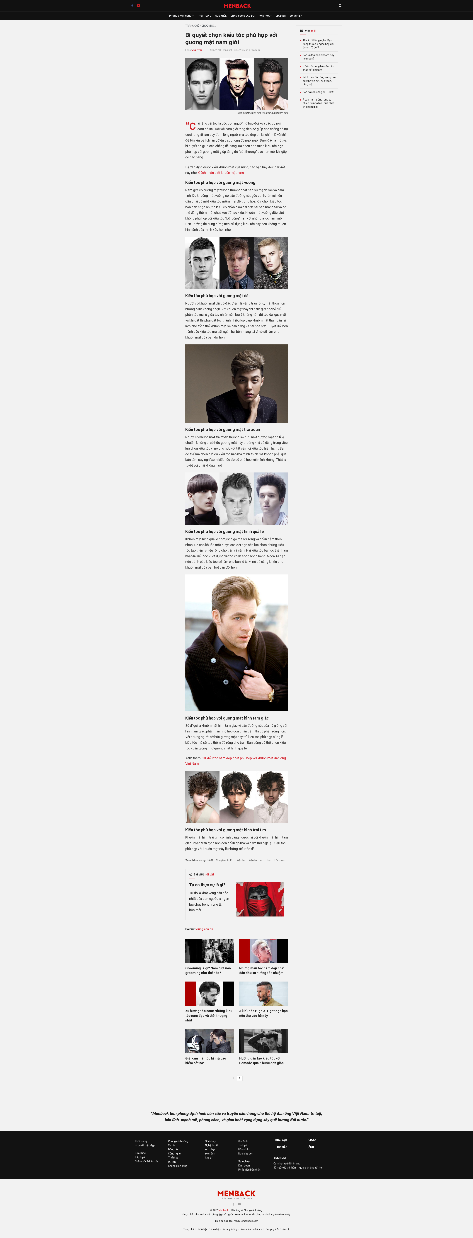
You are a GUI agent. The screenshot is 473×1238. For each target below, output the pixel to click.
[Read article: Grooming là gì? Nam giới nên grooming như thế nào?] (209, 951)
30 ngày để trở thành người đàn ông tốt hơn (298, 1167)
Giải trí (208, 1157)
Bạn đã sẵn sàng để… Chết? (319, 92)
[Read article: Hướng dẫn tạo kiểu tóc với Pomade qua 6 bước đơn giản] (263, 1041)
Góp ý (286, 1229)
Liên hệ (215, 1229)
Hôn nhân (243, 1149)
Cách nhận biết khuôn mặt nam (221, 173)
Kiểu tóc (241, 860)
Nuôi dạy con (245, 1153)
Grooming (208, 25)
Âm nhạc (210, 1149)
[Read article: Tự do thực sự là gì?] (260, 899)
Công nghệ (174, 1153)
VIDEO (312, 1140)
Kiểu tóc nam (256, 860)
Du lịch (172, 1161)
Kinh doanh (244, 1165)
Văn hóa (264, 16)
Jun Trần (197, 50)
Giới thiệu (202, 1229)
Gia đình (280, 16)
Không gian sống (177, 1165)
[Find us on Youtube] (138, 6)
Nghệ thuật (211, 1145)
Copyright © (272, 1229)
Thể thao (173, 1157)
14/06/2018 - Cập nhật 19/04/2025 (226, 50)
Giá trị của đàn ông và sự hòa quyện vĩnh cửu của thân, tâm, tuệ (319, 81)
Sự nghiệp (296, 16)
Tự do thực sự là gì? (207, 884)
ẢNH (311, 1146)
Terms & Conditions (251, 1229)
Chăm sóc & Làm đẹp (243, 16)
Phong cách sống (180, 16)
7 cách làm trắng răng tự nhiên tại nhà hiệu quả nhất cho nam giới (318, 103)
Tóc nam (279, 860)
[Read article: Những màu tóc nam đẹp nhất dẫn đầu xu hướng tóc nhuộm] (263, 951)
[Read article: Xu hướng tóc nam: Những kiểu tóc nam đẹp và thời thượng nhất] (209, 994)
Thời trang (204, 16)
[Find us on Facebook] (132, 6)
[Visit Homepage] (239, 5)
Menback (224, 1210)
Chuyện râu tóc (225, 860)
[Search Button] (340, 5)
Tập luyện (140, 1157)
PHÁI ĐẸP (281, 1140)
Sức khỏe (221, 16)
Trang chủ (192, 25)
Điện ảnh (210, 1153)
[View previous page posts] (233, 1078)
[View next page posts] (240, 1078)
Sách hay (210, 1141)
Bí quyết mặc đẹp (145, 1145)
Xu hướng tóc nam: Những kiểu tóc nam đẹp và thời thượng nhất (208, 1015)
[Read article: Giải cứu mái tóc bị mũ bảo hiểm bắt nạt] (209, 1041)
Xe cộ (171, 1145)
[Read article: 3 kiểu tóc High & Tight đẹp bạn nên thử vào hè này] (263, 994)
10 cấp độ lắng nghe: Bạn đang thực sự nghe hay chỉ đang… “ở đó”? (318, 44)
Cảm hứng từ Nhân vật (286, 1163)
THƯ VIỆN (281, 1146)
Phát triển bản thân (249, 1169)
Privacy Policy (230, 1229)
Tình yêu (243, 1145)
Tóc (269, 860)
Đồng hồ (173, 1149)
